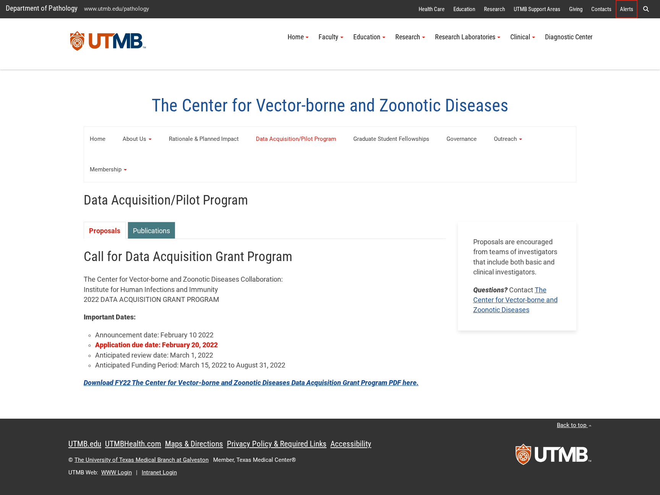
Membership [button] (105, 169)
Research (494, 9)
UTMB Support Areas (537, 9)
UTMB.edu (84, 443)
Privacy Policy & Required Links (277, 443)
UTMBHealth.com (133, 443)
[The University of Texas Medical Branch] (108, 44)
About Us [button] (134, 138)
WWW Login (116, 472)
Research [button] (407, 37)
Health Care (432, 9)
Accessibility (350, 443)
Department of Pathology (42, 8)
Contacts (601, 9)
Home (97, 138)
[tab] (105, 230)
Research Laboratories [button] (465, 37)
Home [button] (296, 37)
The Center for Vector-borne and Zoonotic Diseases (515, 300)
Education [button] (366, 37)
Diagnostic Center (568, 37)
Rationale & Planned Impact (204, 138)
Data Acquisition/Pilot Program (296, 138)
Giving (575, 9)
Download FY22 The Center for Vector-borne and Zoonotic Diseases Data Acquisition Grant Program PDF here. (251, 383)
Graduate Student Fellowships (391, 138)
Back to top (572, 425)
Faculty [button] (328, 37)
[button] (645, 9)
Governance (461, 138)
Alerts (626, 9)
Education (464, 9)
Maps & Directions (194, 443)
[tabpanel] (265, 321)
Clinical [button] (520, 37)
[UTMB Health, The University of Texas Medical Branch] (553, 456)
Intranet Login (159, 472)
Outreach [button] (505, 138)
